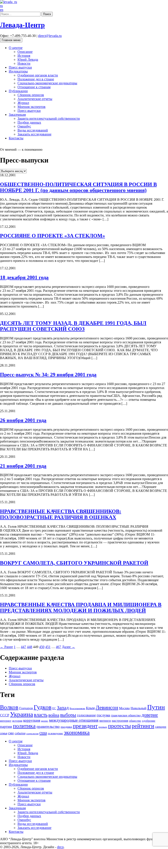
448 (29, 647)
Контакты (16, 138)
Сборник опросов (31, 95)
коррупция (31, 720)
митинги (105, 720)
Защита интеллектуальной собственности (49, 118)
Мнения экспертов (32, 107)
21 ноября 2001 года (23, 466)
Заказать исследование (34, 134)
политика (24, 726)
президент (85, 726)
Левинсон (107, 707)
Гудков (42, 707)
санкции (160, 726)
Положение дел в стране (36, 79)
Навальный (138, 708)
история (17, 720)
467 (58, 647)
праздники (66, 726)
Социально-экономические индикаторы (47, 83)
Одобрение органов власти (38, 75)
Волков (9, 707)
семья (3, 733)
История (24, 55)
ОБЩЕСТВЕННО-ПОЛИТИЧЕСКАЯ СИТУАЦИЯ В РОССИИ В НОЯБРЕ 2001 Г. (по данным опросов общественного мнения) (78, 187)
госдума (103, 715)
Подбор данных (29, 122)
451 (48, 647)
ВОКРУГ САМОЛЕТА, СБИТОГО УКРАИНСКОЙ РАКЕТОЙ (74, 563)
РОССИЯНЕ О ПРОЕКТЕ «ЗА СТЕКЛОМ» (52, 236)
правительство (48, 727)
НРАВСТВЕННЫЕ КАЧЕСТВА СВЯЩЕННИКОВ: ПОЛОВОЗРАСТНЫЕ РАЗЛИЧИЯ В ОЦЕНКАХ (60, 514)
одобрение (148, 720)
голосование (86, 715)
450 (41, 647)
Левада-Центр (22, 25)
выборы (68, 715)
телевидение (55, 733)
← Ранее (6, 647)
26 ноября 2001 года (23, 420)
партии (6, 726)
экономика (77, 732)
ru (1, 6)
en (1, 10)
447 (23, 647)
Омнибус (24, 126)
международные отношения (73, 720)
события (20, 733)
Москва (124, 708)
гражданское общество (126, 715)
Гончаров (26, 708)
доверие (150, 715)
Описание (25, 52)
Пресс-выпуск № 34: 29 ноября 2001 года (48, 374)
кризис (44, 720)
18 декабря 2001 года (24, 277)
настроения (120, 720)
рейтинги (143, 726)
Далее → (68, 647)
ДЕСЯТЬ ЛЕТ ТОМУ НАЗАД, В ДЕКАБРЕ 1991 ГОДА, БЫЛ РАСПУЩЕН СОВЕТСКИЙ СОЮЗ (73, 326)
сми (11, 733)
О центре (16, 48)
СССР (4, 715)
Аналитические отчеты (35, 99)
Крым (90, 708)
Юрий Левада (28, 59)
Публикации (18, 91)
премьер (102, 727)
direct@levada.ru (50, 36)
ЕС (54, 708)
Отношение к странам (34, 87)
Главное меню (11, 40)
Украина (21, 714)
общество (135, 720)
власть (40, 715)
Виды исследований (33, 130)
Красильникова (77, 708)
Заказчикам (17, 114)
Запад (63, 707)
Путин (156, 707)
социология (32, 733)
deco (60, 847)
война (53, 714)
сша (43, 732)
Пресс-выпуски (20, 67)
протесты (119, 726)
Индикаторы (18, 71)
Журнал (23, 103)
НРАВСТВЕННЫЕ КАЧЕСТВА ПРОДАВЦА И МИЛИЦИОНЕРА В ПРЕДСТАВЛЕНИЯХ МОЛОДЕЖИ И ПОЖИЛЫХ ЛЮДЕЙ (80, 607)
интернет (5, 720)
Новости (24, 63)
